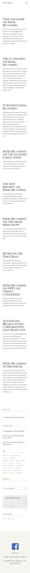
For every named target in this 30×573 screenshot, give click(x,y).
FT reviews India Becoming (14, 107)
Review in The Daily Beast (13, 255)
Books (5, 458)
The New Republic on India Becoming (14, 187)
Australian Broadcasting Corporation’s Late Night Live (14, 325)
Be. (9, 518)
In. (6, 518)
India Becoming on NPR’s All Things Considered (14, 290)
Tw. (13, 518)
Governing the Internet (13, 417)
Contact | (23, 557)
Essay (5, 463)
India (18, 463)
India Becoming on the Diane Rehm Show (14, 222)
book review (15, 455)
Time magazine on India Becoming (13, 22)
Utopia (12, 472)
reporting (6, 470)
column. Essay (8, 460)
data (23, 460)
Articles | (12, 557)
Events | (17, 557)
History (11, 463)
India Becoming (8, 465)
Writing (19, 472)
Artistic (6, 455)
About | (6, 557)
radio (11, 468)
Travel (5, 472)
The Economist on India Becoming (14, 62)
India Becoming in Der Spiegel (14, 365)
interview (19, 465)
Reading (18, 468)
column (12, 458)
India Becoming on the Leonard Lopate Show (15, 155)
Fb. (3, 518)
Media (5, 468)
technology (16, 470)
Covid (18, 460)
